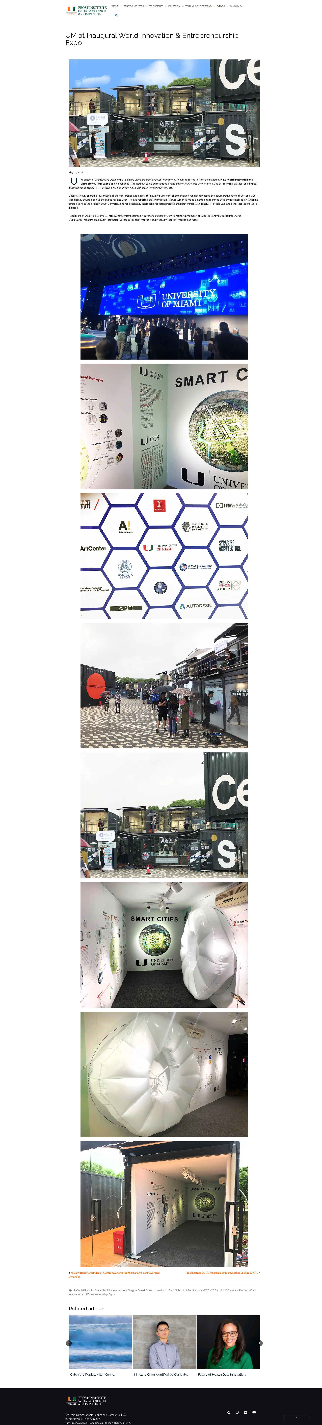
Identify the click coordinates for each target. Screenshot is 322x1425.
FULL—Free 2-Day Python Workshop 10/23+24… (224, 1376)
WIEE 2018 (216, 1290)
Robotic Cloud (93, 1290)
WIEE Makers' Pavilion (235, 1290)
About (114, 6)
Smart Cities (145, 1290)
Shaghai (132, 1290)
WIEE (206, 1290)
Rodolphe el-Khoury (115, 1290)
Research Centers (134, 6)
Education (174, 6)
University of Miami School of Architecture (177, 1290)
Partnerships (156, 6)
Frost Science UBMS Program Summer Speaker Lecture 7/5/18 (222, 1273)
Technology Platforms (198, 6)
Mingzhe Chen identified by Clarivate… (97, 1374)
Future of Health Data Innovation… (158, 1374)
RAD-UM (79, 1290)
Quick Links (235, 6)
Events (221, 6)
